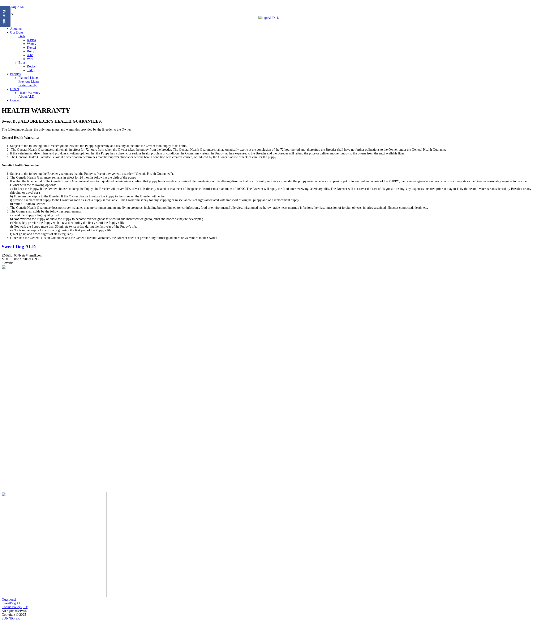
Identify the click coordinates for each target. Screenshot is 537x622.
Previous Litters (28, 81)
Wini (30, 59)
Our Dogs (16, 32)
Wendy (31, 43)
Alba (30, 55)
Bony (30, 51)
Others (14, 89)
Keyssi (31, 47)
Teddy (31, 70)
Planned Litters (28, 77)
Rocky (31, 66)
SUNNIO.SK (11, 618)
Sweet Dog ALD (13, 7)
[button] (268, 21)
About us (16, 28)
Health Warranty (29, 93)
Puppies (15, 74)
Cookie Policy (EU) (15, 607)
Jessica (31, 40)
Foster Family (27, 85)
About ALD (26, 96)
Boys (21, 62)
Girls (21, 36)
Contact (15, 100)
